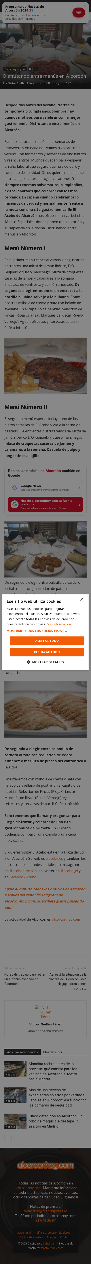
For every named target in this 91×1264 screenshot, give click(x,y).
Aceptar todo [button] (47, 641)
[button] (45, 631)
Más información (59, 624)
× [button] (81, 599)
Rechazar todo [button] (47, 652)
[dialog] (45, 632)
